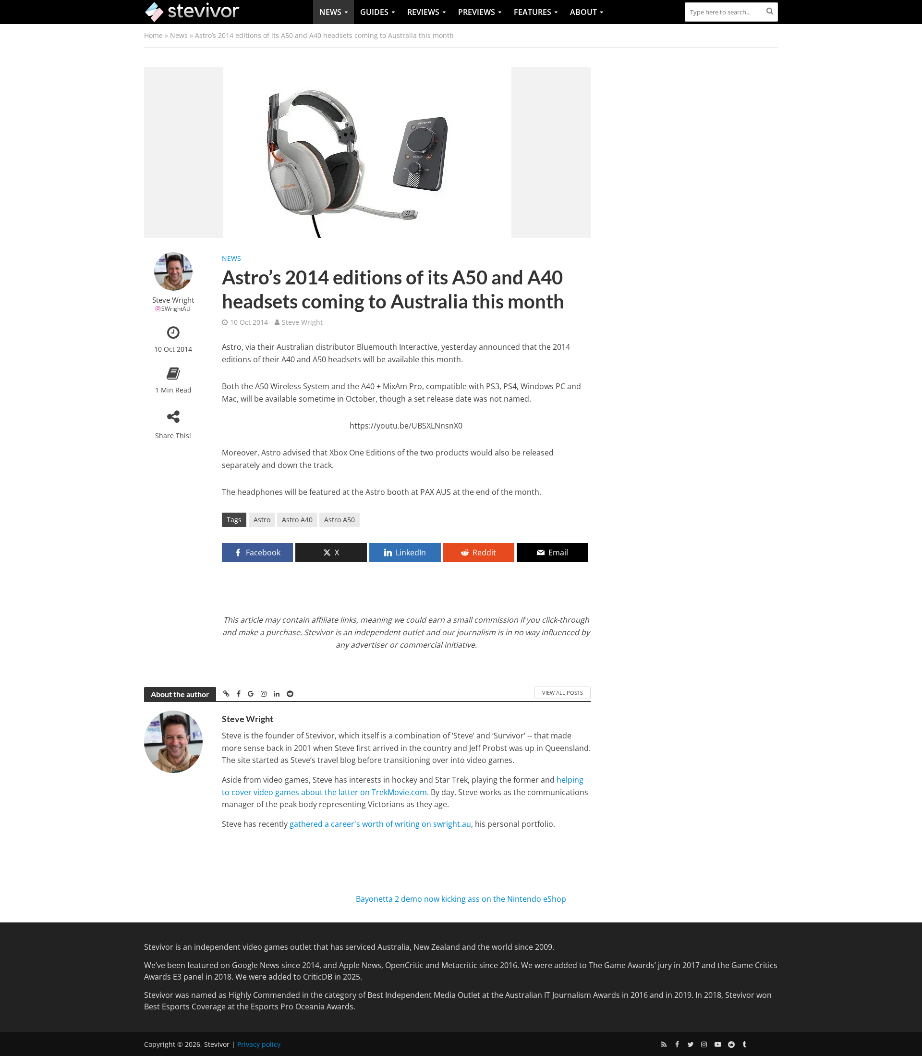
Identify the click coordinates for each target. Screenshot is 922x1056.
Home (153, 35)
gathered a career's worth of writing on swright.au (380, 824)
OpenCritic (404, 965)
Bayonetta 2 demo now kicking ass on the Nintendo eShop (461, 899)
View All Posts (562, 692)
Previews (476, 12)
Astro (262, 519)
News (330, 12)
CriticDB (317, 976)
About (583, 12)
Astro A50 (339, 519)
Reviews (423, 12)
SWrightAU (176, 309)
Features (532, 12)
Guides (374, 12)
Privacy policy (258, 1044)
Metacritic (459, 965)
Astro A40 (297, 519)
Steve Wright (173, 300)
